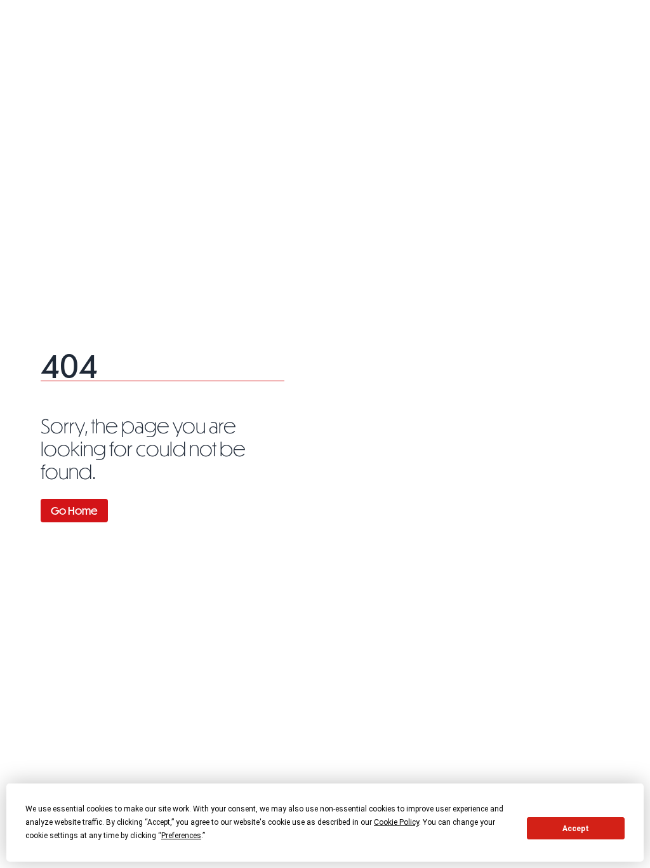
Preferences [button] (181, 835)
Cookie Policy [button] (396, 822)
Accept (575, 828)
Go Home (74, 510)
